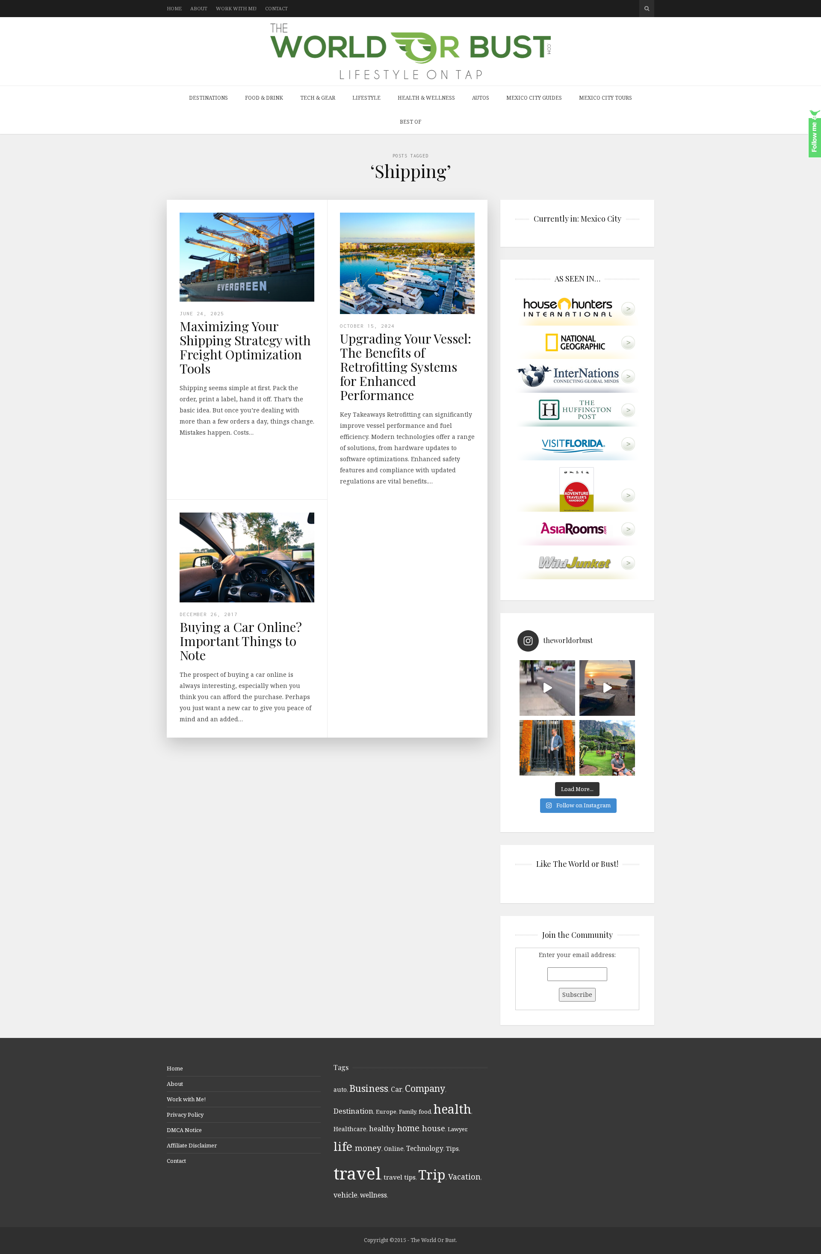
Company (425, 1088)
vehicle (345, 1195)
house (433, 1128)
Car (396, 1089)
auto (340, 1089)
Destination (353, 1111)
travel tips (400, 1177)
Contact (276, 8)
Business (368, 1088)
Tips (452, 1148)
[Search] (646, 8)
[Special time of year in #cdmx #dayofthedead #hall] (547, 748)
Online (394, 1148)
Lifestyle (366, 97)
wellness (373, 1195)
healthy (382, 1128)
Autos (480, 97)
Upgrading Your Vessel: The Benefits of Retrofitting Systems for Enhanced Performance (405, 366)
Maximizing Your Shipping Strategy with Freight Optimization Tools (245, 347)
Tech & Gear (317, 97)
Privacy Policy (185, 1114)
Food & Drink (264, 97)
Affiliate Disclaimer (192, 1145)
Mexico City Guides (534, 97)
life (343, 1146)
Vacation (464, 1176)
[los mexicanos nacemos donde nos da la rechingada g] (607, 748)
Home (174, 8)
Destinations (208, 97)
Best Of (410, 121)
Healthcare (350, 1129)
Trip (432, 1174)
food (425, 1111)
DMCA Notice (184, 1130)
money (368, 1147)
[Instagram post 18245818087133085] (607, 688)
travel (357, 1173)
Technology (424, 1148)
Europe (386, 1111)
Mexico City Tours (605, 97)
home (408, 1128)
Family (407, 1111)
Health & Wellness (426, 97)
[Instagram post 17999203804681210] (547, 688)
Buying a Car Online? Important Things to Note (241, 641)
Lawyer (457, 1129)
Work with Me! (236, 8)
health (452, 1108)
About (198, 8)
